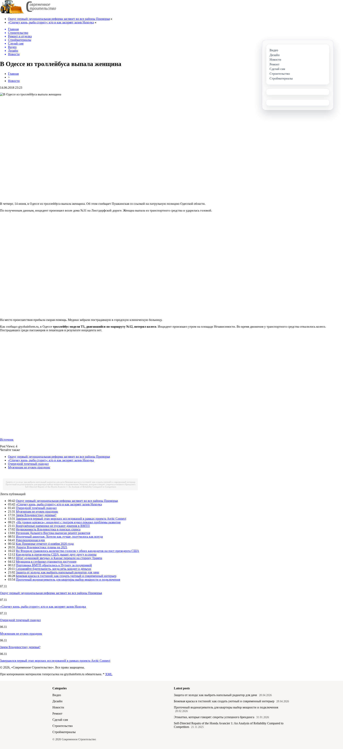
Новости (14, 81)
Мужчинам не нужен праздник (29, 467)
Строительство (62, 726)
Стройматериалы (64, 732)
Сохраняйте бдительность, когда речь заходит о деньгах (53, 568)
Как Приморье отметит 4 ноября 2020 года (45, 543)
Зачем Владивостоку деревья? (36, 515)
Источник (6, 439)
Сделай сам (60, 719)
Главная (13, 73)
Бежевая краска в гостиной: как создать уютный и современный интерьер (100, 482)
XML (108, 674)
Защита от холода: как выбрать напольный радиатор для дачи (35, 482)
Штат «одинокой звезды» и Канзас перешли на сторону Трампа (59, 558)
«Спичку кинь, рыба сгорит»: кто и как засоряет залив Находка (51, 22)
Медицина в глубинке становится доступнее (46, 561)
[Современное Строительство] (28, 13)
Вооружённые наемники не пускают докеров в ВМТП (53, 526)
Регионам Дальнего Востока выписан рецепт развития (53, 533)
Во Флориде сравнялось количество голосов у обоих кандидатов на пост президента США (77, 551)
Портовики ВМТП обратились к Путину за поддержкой (54, 565)
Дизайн (57, 701)
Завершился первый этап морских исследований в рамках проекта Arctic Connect (71, 518)
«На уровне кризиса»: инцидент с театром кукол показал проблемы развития (68, 522)
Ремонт (57, 713)
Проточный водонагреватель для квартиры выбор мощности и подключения (42, 484)
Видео (56, 695)
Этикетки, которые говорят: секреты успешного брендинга (107, 484)
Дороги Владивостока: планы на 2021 (41, 547)
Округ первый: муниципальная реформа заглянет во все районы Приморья (59, 18)
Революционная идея (30, 540)
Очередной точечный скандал (28, 463)
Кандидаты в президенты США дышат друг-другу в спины (56, 554)
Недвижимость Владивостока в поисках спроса (48, 529)
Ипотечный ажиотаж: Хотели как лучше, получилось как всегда (59, 536)
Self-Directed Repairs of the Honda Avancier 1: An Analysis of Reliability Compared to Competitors (70, 487)
